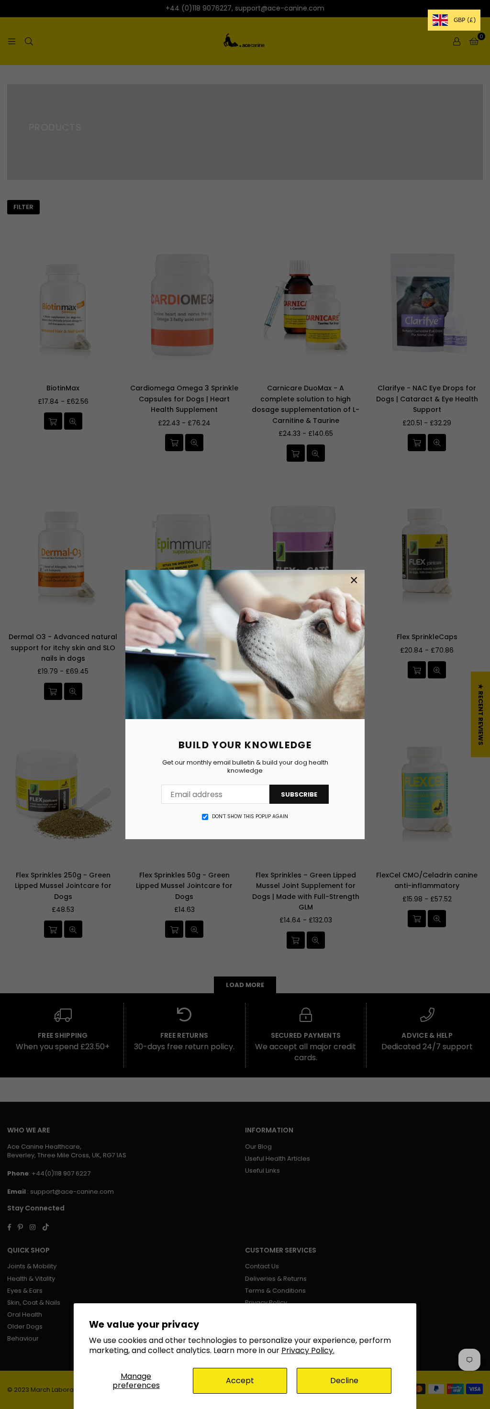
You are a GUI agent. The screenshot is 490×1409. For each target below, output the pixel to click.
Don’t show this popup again (250, 816)
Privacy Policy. (307, 1350)
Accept (240, 1380)
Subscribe (299, 794)
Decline (344, 1380)
